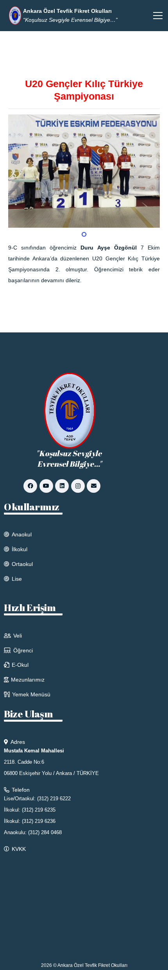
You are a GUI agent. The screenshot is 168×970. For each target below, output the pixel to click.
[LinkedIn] (62, 486)
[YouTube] (46, 486)
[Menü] (158, 15)
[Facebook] (30, 486)
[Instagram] (78, 486)
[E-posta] (93, 486)
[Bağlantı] (15, 15)
